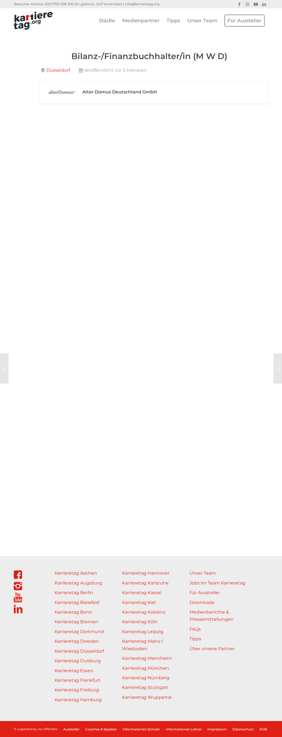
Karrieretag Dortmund (79, 631)
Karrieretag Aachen (76, 573)
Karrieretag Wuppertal (147, 697)
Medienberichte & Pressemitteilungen (211, 615)
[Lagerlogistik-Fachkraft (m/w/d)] (4, 368)
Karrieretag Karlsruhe (145, 583)
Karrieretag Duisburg (78, 660)
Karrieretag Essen (74, 670)
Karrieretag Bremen (76, 621)
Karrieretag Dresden (77, 641)
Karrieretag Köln (140, 621)
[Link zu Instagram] (247, 4)
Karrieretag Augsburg (78, 583)
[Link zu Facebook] (239, 4)
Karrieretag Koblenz (144, 612)
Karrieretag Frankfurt (78, 680)
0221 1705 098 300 (59, 4)
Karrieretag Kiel (139, 602)
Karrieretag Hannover (145, 573)
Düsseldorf (58, 70)
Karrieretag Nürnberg (145, 677)
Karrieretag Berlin (74, 592)
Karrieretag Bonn (73, 612)
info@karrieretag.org (142, 4)
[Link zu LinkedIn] (264, 4)
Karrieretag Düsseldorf (79, 651)
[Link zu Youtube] (256, 4)
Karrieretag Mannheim (147, 658)
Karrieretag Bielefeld (77, 602)
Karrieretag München (145, 668)
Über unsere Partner (212, 648)
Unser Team (202, 573)
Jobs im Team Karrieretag (217, 583)
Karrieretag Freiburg (77, 689)
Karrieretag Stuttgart (145, 687)
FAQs (195, 629)
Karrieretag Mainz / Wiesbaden (142, 645)
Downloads (201, 602)
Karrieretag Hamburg (78, 699)
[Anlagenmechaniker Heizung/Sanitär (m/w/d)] (277, 368)
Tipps (195, 638)
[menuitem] (107, 20)
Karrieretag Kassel (141, 592)
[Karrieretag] (33, 20)
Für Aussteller (204, 592)
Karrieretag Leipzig (142, 631)
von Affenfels (47, 729)
